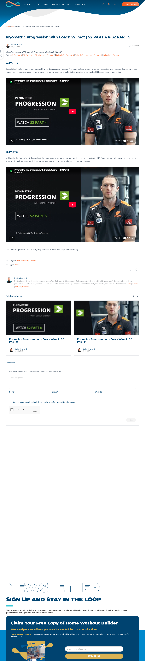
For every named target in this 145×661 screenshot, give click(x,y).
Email (129, 284)
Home (8, 26)
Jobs (69, 4)
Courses (27, 4)
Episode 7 (60, 55)
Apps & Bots (57, 4)
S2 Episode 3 (16, 55)
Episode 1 (117, 55)
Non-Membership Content (26, 261)
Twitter (18, 286)
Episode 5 (79, 55)
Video (17, 265)
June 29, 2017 (19, 351)
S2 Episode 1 (40, 55)
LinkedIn (135, 284)
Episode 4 (88, 55)
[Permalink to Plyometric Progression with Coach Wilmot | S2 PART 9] (106, 318)
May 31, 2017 (15, 47)
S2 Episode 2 (28, 55)
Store (46, 4)
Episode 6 (70, 55)
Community (80, 4)
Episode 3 (98, 55)
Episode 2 (107, 55)
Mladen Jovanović (17, 45)
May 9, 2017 (86, 351)
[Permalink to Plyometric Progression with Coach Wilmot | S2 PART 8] (38, 318)
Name (12, 392)
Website (98, 392)
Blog (37, 4)
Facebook (25, 286)
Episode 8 (51, 55)
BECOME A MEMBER (130, 4)
